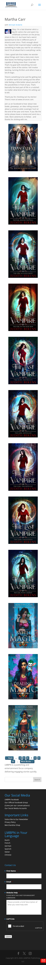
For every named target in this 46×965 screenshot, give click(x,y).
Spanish (8, 849)
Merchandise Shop (12, 825)
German (8, 846)
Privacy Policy (10, 822)
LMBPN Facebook (12, 799)
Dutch (7, 840)
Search (37, 779)
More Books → (27, 761)
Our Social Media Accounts (16, 808)
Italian (7, 852)
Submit (8, 936)
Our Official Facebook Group (16, 802)
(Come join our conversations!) (17, 805)
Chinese (8, 855)
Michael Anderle (15, 25)
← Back (9, 758)
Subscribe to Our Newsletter (16, 819)
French (7, 843)
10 (13, 761)
